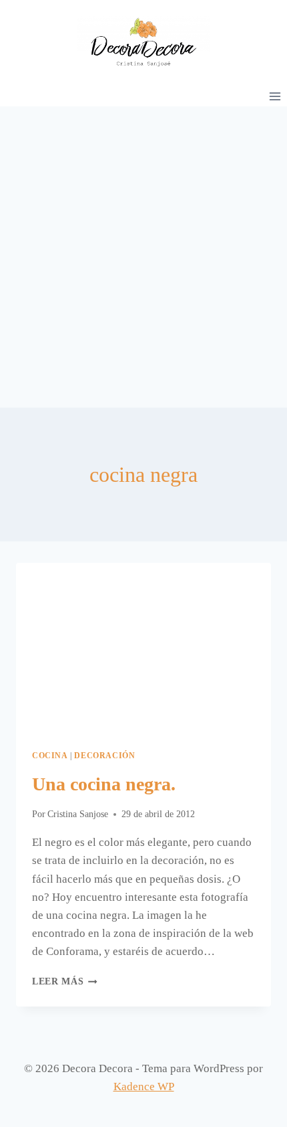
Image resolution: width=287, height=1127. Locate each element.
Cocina (50, 755)
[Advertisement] (143, 257)
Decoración (104, 755)
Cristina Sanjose (77, 814)
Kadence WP (143, 1086)
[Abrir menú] (274, 96)
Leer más (64, 981)
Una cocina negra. (104, 784)
